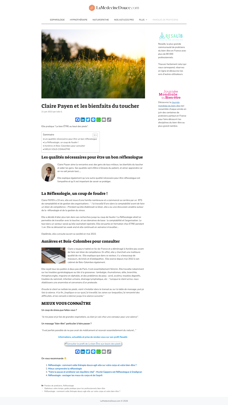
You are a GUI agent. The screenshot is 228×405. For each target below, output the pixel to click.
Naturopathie (101, 19)
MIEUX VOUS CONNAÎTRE (57, 149)
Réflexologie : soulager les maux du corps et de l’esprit (75, 375)
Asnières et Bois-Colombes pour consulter (65, 145)
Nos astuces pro (124, 19)
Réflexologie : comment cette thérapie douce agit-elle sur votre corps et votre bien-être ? (92, 365)
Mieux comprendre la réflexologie (65, 368)
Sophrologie (57, 19)
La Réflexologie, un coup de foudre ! (61, 142)
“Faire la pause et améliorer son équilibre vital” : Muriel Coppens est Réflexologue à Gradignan (95, 371)
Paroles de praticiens (165, 19)
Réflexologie (68, 385)
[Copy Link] (109, 120)
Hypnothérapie (78, 19)
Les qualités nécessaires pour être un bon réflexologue (70, 139)
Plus (141, 19)
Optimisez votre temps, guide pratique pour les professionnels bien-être (74, 388)
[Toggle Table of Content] (94, 135)
